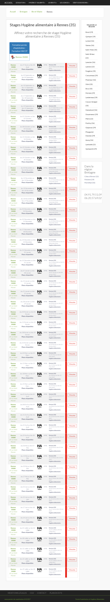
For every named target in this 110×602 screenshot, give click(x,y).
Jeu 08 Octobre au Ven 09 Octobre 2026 (56, 129)
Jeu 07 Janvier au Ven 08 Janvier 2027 (56, 273)
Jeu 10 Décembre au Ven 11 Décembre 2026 (56, 221)
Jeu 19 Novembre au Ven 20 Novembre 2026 (56, 191)
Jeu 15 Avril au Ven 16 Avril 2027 (56, 417)
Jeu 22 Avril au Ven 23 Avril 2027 (56, 427)
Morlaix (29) (90, 93)
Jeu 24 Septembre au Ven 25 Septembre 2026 (56, 108)
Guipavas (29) (91, 127)
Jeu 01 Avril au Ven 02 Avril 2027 (56, 396)
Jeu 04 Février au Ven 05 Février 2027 (56, 314)
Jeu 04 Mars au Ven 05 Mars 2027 (55, 355)
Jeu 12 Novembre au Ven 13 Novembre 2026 (56, 180)
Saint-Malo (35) (91, 50)
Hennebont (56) (91, 110)
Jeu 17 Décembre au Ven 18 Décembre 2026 (56, 232)
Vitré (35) (89, 84)
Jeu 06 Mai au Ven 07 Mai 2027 (56, 448)
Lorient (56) (90, 41)
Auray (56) (89, 140)
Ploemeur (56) (91, 80)
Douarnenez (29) (92, 114)
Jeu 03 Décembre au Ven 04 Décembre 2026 (56, 211)
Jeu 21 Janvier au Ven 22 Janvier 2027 (56, 293)
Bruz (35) (89, 89)
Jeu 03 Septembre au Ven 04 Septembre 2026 (56, 77)
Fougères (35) (91, 71)
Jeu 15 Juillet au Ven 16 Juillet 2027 (55, 551)
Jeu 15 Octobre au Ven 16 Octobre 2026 (56, 139)
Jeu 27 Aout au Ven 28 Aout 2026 (56, 67)
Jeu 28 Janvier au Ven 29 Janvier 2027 (56, 304)
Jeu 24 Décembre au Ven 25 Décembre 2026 (56, 242)
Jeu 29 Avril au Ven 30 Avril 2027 (56, 438)
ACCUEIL (9, 3)
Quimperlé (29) (91, 149)
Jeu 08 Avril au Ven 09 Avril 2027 (56, 407)
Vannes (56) (90, 45)
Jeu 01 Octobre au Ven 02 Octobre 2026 (56, 119)
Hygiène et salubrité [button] (36, 3)
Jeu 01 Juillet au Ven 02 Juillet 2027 (55, 530)
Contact (41, 593)
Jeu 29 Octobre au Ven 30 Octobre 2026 (56, 160)
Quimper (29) (90, 36)
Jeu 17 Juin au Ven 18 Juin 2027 (56, 510)
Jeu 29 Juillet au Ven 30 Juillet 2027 (55, 571)
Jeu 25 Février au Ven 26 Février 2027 (56, 345)
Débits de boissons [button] (80, 3)
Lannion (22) (90, 67)
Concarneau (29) (92, 75)
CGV (32, 593)
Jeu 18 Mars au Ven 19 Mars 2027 (55, 376)
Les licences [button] (64, 3)
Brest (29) (89, 32)
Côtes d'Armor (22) (91, 176)
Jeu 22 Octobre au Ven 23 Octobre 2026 (56, 149)
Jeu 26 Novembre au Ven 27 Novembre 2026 (56, 201)
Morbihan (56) (89, 183)
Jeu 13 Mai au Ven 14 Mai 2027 (56, 458)
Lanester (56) (90, 62)
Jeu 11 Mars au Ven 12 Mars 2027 (55, 365)
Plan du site (56, 593)
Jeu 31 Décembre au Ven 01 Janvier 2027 (56, 252)
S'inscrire (72, 66)
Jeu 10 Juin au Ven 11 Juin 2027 (56, 499)
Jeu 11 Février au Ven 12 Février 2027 (56, 324)
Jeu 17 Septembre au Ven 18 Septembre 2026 (56, 98)
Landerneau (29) (91, 97)
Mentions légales (17, 593)
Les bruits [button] (52, 3)
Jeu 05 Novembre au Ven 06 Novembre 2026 (56, 170)
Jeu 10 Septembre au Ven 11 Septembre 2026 (56, 88)
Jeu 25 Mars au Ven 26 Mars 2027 (55, 386)
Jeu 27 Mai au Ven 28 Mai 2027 (56, 479)
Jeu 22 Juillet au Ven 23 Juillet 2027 (55, 561)
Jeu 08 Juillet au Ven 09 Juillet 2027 (55, 540)
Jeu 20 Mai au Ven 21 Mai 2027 (56, 468)
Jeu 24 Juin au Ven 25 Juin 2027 (56, 520)
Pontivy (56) (90, 123)
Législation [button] (20, 3)
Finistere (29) (89, 179)
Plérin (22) (89, 119)
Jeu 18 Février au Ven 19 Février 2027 (56, 335)
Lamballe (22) (91, 144)
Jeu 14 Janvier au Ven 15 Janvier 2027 (56, 283)
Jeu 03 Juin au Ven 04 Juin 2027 (56, 489)
